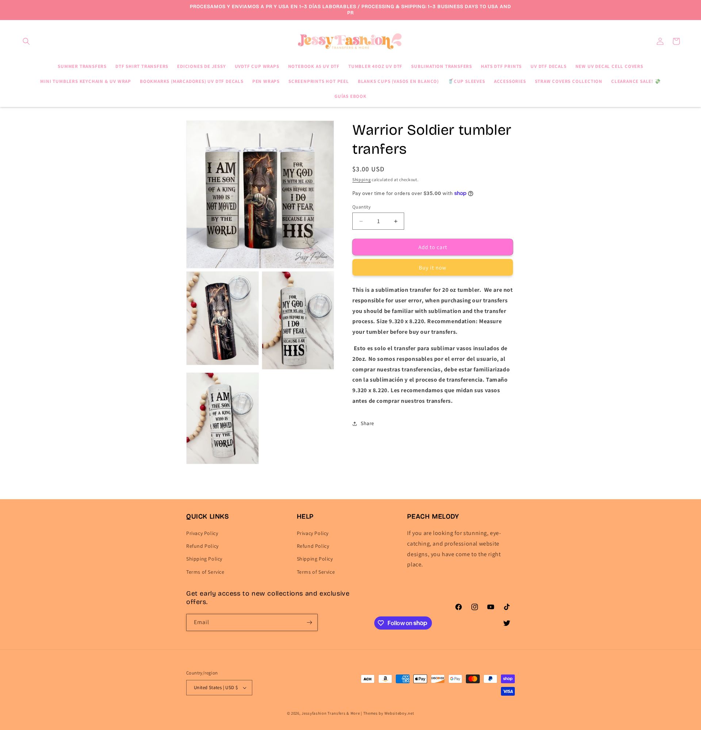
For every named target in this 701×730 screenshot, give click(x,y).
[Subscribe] (309, 622)
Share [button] (367, 423)
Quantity (361, 207)
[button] (26, 41)
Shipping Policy (204, 558)
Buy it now (433, 267)
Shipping (361, 179)
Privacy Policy (202, 533)
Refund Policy (202, 546)
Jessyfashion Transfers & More (331, 713)
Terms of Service (205, 572)
